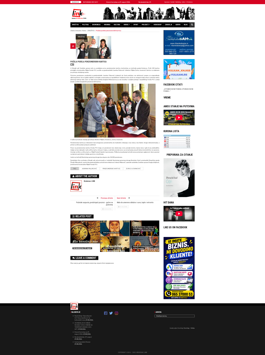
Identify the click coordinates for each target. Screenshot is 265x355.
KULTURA (117, 25)
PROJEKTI (145, 25)
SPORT (135, 25)
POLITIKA (85, 25)
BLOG (186, 25)
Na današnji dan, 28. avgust (112, 248)
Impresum (167, 2)
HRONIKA (107, 25)
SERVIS (177, 25)
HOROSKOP (157, 25)
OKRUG (126, 25)
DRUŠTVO (75, 25)
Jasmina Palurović (89, 168)
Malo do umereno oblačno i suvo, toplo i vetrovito (135, 202)
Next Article (121, 198)
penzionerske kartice (111, 168)
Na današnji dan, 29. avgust (130, 2)
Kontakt (172, 2)
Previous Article (107, 198)
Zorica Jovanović (133, 168)
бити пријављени (108, 263)
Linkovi (184, 2)
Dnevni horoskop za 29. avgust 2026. (101, 2)
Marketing (178, 2)
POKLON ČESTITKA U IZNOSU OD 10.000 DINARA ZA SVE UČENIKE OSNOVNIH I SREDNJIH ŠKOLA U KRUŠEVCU (144, 230)
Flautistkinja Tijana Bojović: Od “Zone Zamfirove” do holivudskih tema (83, 318)
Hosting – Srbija (189, 328)
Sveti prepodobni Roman (111, 233)
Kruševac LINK (89, 181)
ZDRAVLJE (168, 25)
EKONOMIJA (96, 25)
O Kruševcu (189, 2)
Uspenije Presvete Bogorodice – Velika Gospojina (143, 247)
